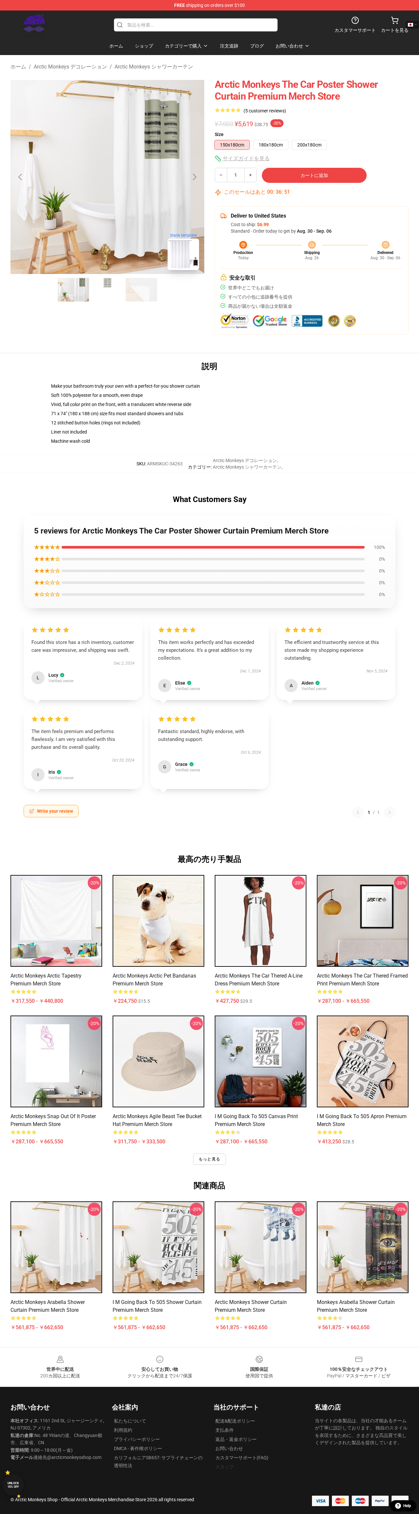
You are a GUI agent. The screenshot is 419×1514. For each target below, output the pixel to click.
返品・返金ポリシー (236, 1439)
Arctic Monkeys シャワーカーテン (154, 67)
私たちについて (130, 1421)
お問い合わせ (229, 1448)
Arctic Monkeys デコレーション (70, 67)
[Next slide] (194, 177)
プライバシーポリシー (137, 1439)
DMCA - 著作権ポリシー (138, 1448)
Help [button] (407, 1506)
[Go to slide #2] (107, 289)
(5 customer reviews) (265, 110)
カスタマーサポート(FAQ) (241, 1457)
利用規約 (123, 1430)
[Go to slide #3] (141, 289)
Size (219, 134)
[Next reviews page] (389, 812)
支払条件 (224, 1430)
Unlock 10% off (13, 1485)
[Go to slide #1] (73, 289)
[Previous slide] (20, 177)
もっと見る (209, 1159)
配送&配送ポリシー (235, 1421)
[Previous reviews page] (358, 812)
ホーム (18, 67)
